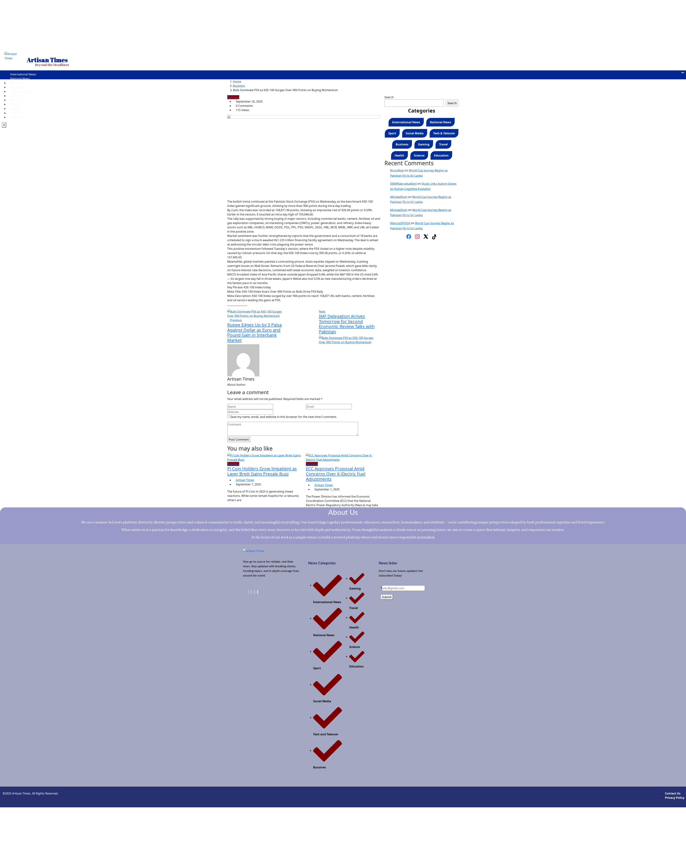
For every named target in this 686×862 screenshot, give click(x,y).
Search (389, 97)
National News (20, 79)
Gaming (15, 100)
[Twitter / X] (426, 236)
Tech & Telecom (20, 91)
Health (14, 109)
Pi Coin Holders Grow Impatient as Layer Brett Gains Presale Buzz (262, 471)
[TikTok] (434, 236)
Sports (14, 83)
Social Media (18, 87)
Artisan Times (245, 480)
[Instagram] (417, 236)
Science (15, 113)
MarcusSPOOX (400, 223)
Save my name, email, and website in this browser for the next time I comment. (283, 417)
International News (23, 74)
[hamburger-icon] (682, 72)
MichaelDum (398, 197)
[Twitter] (254, 592)
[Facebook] (409, 236)
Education (17, 117)
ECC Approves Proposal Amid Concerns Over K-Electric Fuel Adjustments (335, 474)
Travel (14, 104)
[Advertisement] (343, 25)
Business (16, 96)
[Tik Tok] (257, 592)
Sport (392, 133)
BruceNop (397, 170)
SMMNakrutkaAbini (403, 184)
